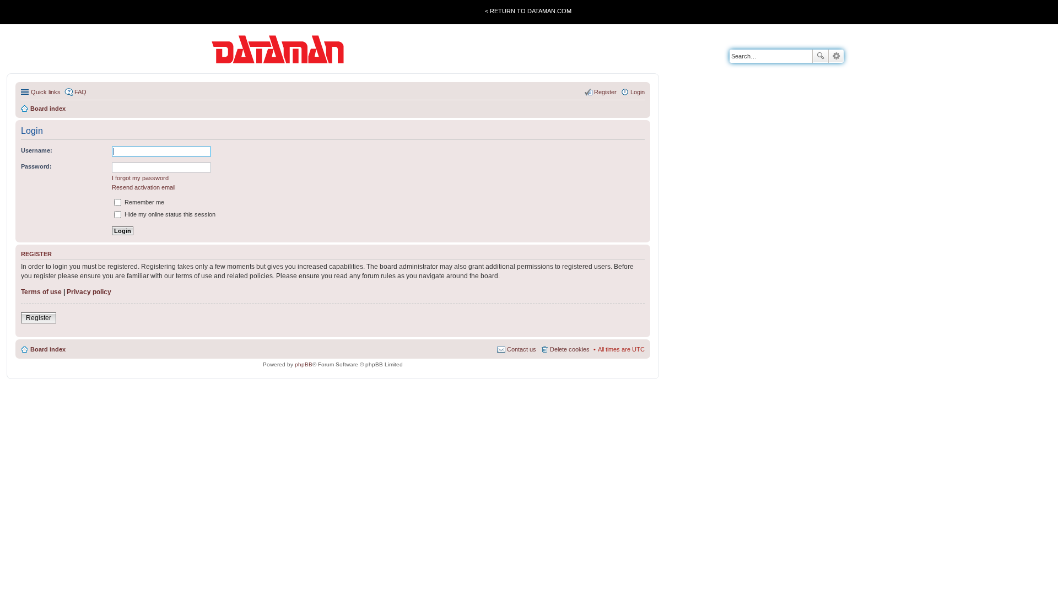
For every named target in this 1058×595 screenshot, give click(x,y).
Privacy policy (89, 292)
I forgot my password (140, 178)
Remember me (143, 202)
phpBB (303, 364)
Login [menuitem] (637, 92)
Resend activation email (143, 187)
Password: (36, 166)
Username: (36, 150)
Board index (48, 349)
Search (820, 56)
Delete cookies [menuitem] (570, 349)
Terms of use (41, 292)
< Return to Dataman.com (528, 11)
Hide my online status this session (169, 214)
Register (38, 318)
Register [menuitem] (605, 92)
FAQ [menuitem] (80, 92)
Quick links (46, 92)
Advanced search (836, 56)
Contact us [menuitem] (521, 349)
